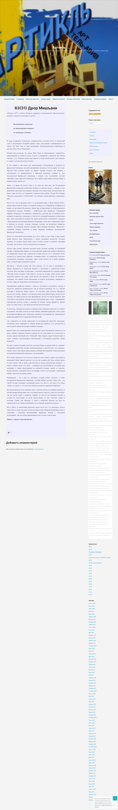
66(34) (90, 560)
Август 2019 (92, 778)
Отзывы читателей (73, 99)
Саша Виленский (95, 241)
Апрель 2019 (92, 789)
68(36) (91, 237)
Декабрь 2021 (92, 709)
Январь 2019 (92, 797)
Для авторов (93, 139)
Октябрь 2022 (92, 688)
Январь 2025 (92, 638)
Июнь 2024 (92, 648)
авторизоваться (38, 449)
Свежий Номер (9, 99)
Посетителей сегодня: (95, 161)
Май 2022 (91, 696)
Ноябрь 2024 (92, 643)
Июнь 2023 (92, 672)
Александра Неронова (96, 223)
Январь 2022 (92, 707)
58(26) (90, 584)
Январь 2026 (92, 619)
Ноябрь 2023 (92, 664)
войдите (97, 807)
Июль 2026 (92, 606)
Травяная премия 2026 (97, 216)
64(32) (90, 568)
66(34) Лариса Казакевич (99, 289)
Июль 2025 (92, 630)
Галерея (92, 135)
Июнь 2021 (92, 725)
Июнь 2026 (92, 608)
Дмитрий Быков (95, 234)
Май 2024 (91, 651)
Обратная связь (94, 146)
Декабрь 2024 (92, 640)
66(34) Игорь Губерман (97, 258)
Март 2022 (91, 701)
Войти (91, 153)
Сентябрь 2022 (93, 691)
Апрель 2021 (92, 728)
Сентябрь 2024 (93, 646)
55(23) (90, 592)
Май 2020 (91, 757)
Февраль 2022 (92, 704)
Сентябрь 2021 (93, 717)
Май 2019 (91, 786)
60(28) (90, 579)
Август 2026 (92, 603)
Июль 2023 (92, 669)
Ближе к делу (45, 99)
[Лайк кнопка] (8, 433)
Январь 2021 (92, 736)
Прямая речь (94, 244)
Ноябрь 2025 (92, 624)
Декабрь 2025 (92, 622)
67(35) (90, 555)
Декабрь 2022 (92, 683)
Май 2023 (91, 675)
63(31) (90, 571)
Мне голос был (87, 99)
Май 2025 (91, 632)
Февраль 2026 (92, 616)
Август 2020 (92, 749)
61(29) (90, 576)
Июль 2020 (92, 752)
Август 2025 (92, 627)
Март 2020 (91, 762)
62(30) (90, 573)
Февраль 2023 (92, 677)
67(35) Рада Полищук (103, 255)
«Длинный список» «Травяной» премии (100, 557)
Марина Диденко (95, 227)
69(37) (91, 220)
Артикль (59, 47)
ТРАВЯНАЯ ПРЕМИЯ (95, 552)
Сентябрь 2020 (93, 747)
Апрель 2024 (92, 654)
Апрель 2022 (92, 699)
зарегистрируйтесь (107, 805)
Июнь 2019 (92, 784)
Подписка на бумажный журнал (98, 143)
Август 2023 (92, 667)
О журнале (20, 99)
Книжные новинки (100, 99)
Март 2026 (91, 614)
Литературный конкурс (95, 563)
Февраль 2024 (92, 659)
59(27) (90, 581)
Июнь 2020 (92, 754)
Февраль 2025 (92, 635)
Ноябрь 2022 (92, 685)
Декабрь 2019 (92, 770)
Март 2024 (91, 656)
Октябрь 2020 (92, 744)
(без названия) (94, 213)
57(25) (90, 586)
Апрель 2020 (92, 760)
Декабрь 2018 (92, 800)
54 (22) (90, 594)
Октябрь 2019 (92, 776)
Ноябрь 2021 (92, 712)
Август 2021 (92, 720)
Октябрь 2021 (92, 715)
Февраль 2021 (92, 733)
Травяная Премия (58, 99)
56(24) (90, 589)
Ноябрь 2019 (92, 773)
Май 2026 (91, 611)
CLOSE (115, 798)
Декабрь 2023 (92, 662)
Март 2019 (91, 792)
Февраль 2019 (92, 794)
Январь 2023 (92, 680)
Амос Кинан (93, 230)
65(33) (90, 565)
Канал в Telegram (94, 150)
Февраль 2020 (92, 765)
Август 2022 (92, 693)
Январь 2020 (92, 768)
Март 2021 (91, 731)
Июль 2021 (92, 723)
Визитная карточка (32, 99)
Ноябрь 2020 (92, 741)
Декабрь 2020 (92, 739)
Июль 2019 (92, 781)
